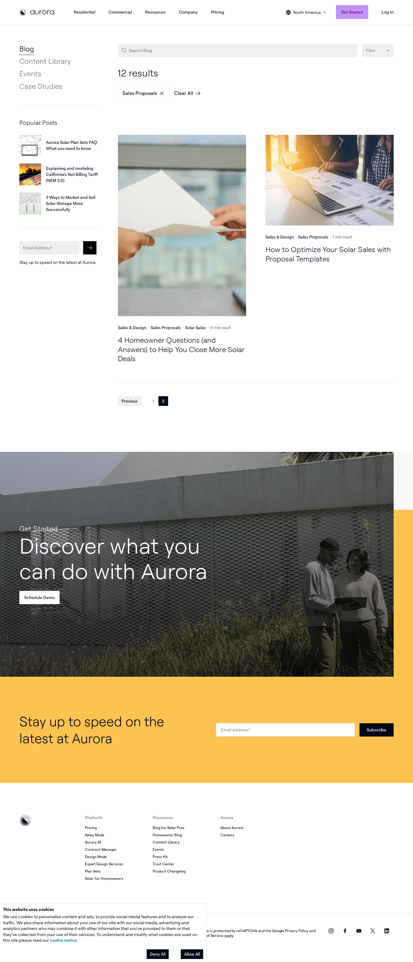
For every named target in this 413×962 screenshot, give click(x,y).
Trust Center (163, 864)
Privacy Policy (296, 930)
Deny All (157, 954)
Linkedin (386, 930)
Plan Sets (93, 871)
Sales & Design (132, 327)
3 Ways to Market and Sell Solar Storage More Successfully (70, 203)
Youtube (358, 930)
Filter (371, 50)
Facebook (345, 930)
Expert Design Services (104, 864)
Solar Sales (195, 327)
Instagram (331, 930)
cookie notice (63, 940)
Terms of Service (209, 935)
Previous (130, 400)
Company (188, 12)
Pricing (217, 12)
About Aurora (231, 827)
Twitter (372, 930)
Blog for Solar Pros (168, 827)
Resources (155, 12)
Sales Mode (94, 835)
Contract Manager (101, 849)
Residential (84, 12)
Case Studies (40, 86)
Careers (227, 835)
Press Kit (160, 856)
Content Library (45, 61)
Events (30, 73)
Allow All (192, 954)
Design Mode (96, 856)
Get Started (352, 12)
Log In (388, 12)
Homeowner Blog (167, 835)
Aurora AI (93, 842)
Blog (26, 48)
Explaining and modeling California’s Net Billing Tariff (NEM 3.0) (72, 174)
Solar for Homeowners (104, 878)
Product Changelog (169, 871)
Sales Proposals (139, 93)
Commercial (120, 12)
